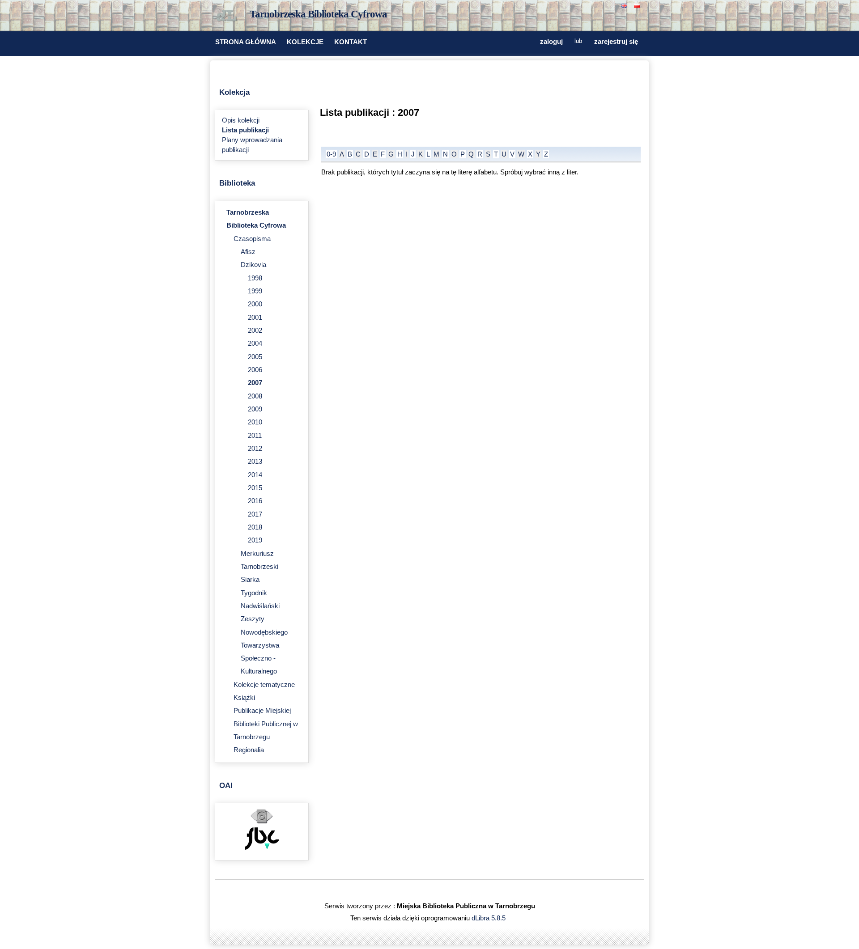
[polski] (638, 4)
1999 (255, 291)
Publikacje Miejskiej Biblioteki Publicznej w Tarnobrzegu (266, 724)
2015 (255, 487)
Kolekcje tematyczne (264, 684)
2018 (255, 527)
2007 (255, 382)
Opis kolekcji (240, 120)
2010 (255, 422)
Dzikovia (253, 264)
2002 (255, 330)
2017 (255, 514)
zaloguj (551, 41)
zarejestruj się (616, 41)
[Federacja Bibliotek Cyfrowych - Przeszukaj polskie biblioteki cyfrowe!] (262, 847)
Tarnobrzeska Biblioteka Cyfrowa (318, 14)
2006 (255, 369)
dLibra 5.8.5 (489, 918)
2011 (255, 435)
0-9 (331, 154)
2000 (255, 304)
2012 (255, 448)
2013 (255, 461)
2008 (255, 396)
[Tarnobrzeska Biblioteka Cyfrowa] (228, 16)
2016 (255, 500)
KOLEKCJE (305, 42)
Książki (244, 697)
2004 (255, 343)
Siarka (250, 579)
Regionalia (249, 750)
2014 (255, 475)
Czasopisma (252, 238)
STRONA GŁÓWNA (245, 42)
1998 (255, 278)
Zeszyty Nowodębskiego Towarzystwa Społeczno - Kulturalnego (264, 645)
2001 (255, 317)
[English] (625, 4)
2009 (255, 409)
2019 (255, 540)
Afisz (248, 251)
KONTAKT (350, 42)
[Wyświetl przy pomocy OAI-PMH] (261, 822)
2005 (255, 356)
